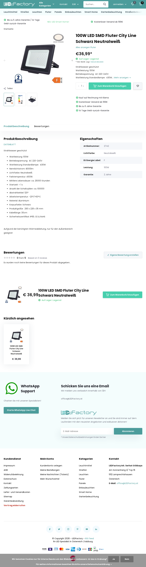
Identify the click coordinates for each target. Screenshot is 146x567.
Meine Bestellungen (50, 470)
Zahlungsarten (11, 487)
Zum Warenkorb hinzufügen (112, 86)
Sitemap (8, 496)
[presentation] (5, 60)
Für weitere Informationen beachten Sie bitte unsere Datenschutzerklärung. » (74, 564)
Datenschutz (10, 478)
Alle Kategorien (45, 4)
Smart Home (91, 12)
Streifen (25, 12)
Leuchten (37, 12)
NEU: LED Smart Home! (58, 21)
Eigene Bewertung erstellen (124, 255)
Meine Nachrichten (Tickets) (54, 474)
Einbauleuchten (73, 12)
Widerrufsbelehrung (13, 474)
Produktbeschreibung (16, 126)
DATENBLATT (10, 144)
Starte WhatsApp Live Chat (21, 410)
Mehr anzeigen (121, 77)
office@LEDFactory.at (127, 483)
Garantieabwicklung (14, 501)
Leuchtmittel (10, 12)
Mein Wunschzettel (49, 478)
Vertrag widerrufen (14, 505)
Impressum (9, 465)
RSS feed (89, 538)
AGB (6, 470)
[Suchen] (104, 4)
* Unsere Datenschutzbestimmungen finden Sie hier (83, 437)
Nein (127, 559)
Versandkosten (97, 62)
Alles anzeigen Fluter (86, 47)
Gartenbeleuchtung (111, 12)
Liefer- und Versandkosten (17, 492)
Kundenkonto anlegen (51, 465)
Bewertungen (41, 126)
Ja (113, 559)
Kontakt (63, 4)
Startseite (8, 29)
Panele (58, 12)
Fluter (48, 12)
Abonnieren (128, 431)
